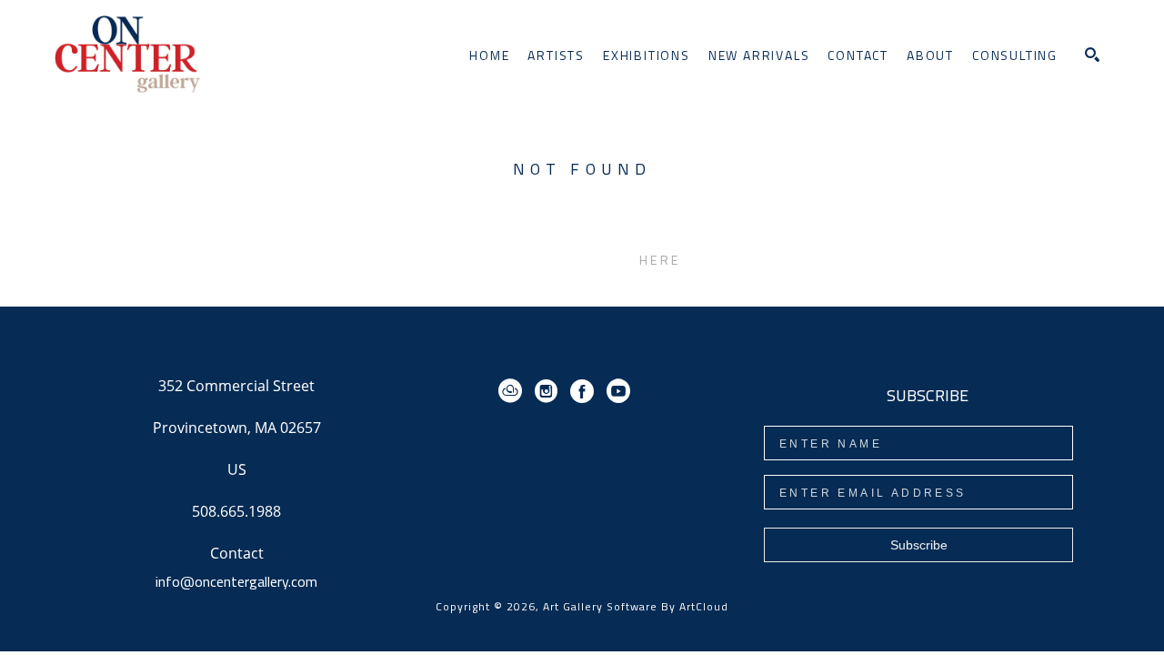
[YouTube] (618, 391)
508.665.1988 (236, 512)
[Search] (1092, 54)
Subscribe (919, 545)
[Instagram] (549, 391)
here (659, 259)
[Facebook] (585, 391)
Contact (237, 553)
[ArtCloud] (513, 391)
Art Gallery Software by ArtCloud (635, 606)
